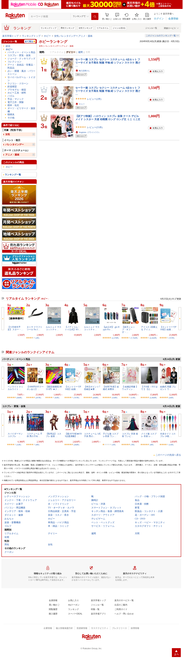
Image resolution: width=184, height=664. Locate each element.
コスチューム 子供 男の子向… (34, 435)
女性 (7, 134)
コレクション (14, 61)
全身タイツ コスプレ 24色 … (168, 435)
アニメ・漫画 (12, 154)
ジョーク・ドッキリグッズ (21, 58)
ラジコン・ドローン (17, 83)
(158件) (114, 398)
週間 (80, 52)
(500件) (19, 398)
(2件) (37, 338)
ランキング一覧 (13, 174)
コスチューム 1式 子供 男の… (92, 435)
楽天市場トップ (10, 36)
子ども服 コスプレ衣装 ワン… (110, 435)
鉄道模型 (12, 86)
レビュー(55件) (95, 127)
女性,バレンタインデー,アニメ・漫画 (73, 36)
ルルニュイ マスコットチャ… (53, 328)
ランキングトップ (48, 28)
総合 (8, 46)
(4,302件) (153, 338)
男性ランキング (67, 28)
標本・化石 (13, 105)
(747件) (171, 338)
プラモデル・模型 (16, 89)
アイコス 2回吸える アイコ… (149, 328)
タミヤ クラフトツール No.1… (34, 328)
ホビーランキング (53, 41)
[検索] (94, 16)
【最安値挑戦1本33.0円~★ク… (54, 387)
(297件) (38, 398)
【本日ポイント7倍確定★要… (92, 387)
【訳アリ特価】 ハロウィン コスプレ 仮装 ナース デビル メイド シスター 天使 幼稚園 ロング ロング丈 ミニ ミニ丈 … (107, 119)
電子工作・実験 (15, 102)
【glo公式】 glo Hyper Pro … (111, 328)
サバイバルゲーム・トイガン (21, 79)
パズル (10, 96)
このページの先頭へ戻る (168, 455)
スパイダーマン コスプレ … (16, 435)
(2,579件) (115, 338)
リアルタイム (102, 28)
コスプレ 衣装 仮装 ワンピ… (130, 435)
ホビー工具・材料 (16, 92)
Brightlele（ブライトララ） (89, 132)
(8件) (37, 445)
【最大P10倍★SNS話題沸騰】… (73, 435)
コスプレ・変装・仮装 (19, 55)
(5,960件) (153, 398)
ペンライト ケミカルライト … (15, 387)
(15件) (18, 445)
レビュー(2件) (94, 99)
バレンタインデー (14, 144)
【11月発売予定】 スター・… (15, 328)
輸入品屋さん (84, 71)
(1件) (114, 445)
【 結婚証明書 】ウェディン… (130, 387)
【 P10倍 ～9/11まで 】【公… (149, 387)
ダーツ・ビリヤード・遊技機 (21, 110)
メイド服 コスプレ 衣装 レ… (149, 435)
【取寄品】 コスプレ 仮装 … (53, 435)
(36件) (171, 398)
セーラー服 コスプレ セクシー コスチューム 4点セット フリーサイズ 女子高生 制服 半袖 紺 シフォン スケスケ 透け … (107, 62)
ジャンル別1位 (119, 28)
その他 (10, 117)
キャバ (81, 104)
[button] (117, 16)
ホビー (47, 36)
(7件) (132, 445)
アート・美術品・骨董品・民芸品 (21, 66)
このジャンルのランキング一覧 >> (162, 35)
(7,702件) (134, 338)
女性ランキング (85, 28)
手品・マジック (15, 99)
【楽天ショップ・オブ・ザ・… (128, 329)
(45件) (57, 398)
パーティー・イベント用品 (21, 52)
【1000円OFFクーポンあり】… (35, 387)
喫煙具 (10, 114)
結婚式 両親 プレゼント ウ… (168, 387)
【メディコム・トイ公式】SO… (73, 328)
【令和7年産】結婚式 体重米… (111, 387)
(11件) (133, 398)
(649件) (95, 398)
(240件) (76, 445)
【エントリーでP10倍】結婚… (168, 328)
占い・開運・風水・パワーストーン (21, 72)
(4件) (152, 445)
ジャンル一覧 (151, 28)
